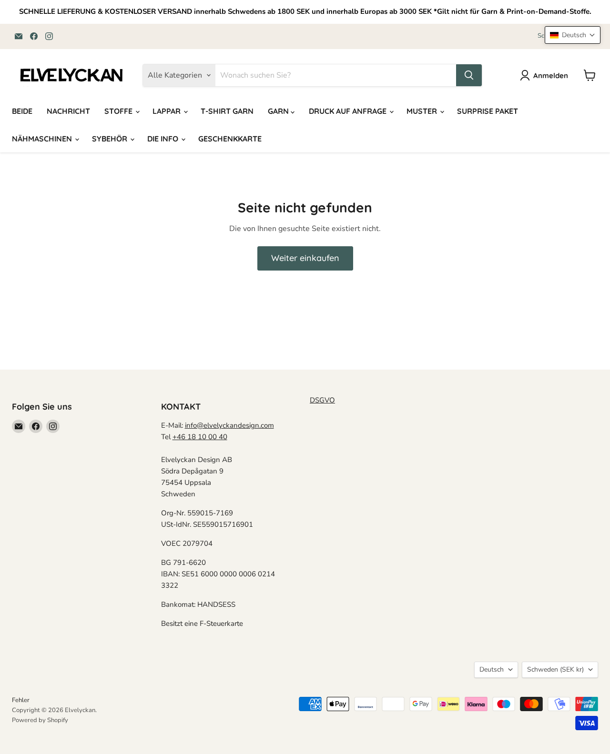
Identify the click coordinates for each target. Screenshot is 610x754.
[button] (572, 35)
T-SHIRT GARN (227, 111)
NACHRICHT (68, 111)
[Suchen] (469, 75)
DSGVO (322, 400)
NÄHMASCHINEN (43, 138)
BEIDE (22, 111)
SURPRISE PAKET (487, 111)
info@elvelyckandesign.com (229, 425)
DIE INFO (163, 138)
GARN (279, 111)
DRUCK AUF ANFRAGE (348, 111)
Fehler (21, 700)
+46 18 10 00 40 (200, 437)
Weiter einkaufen (305, 257)
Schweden (555, 669)
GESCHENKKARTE (230, 138)
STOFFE (119, 111)
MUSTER (423, 111)
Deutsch (491, 669)
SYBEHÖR (110, 138)
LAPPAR (167, 111)
